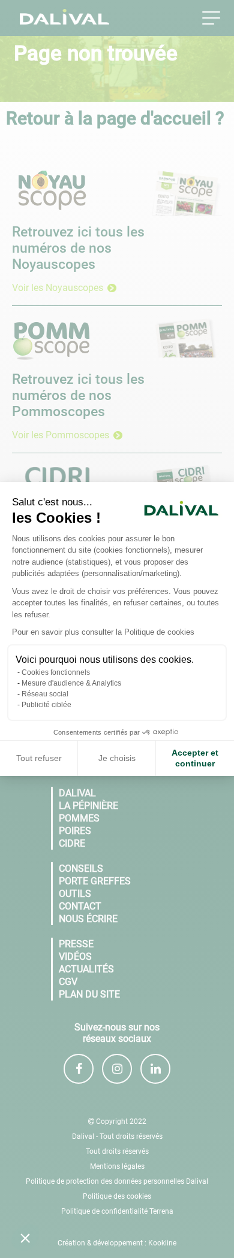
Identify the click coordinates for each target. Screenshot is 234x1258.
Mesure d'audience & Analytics (71, 683)
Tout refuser (39, 758)
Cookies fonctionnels (56, 672)
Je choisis (117, 758)
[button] (25, 1237)
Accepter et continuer (195, 758)
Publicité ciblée (46, 705)
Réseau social (45, 694)
